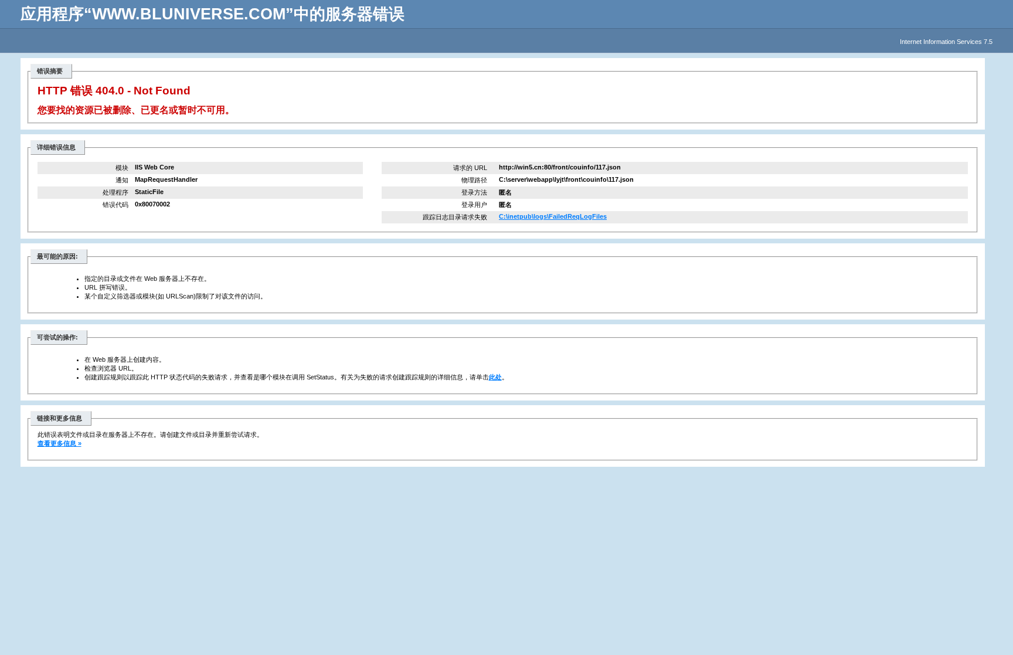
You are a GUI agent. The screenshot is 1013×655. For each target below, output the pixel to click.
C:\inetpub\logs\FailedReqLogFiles (553, 216)
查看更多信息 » (59, 443)
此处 (495, 377)
